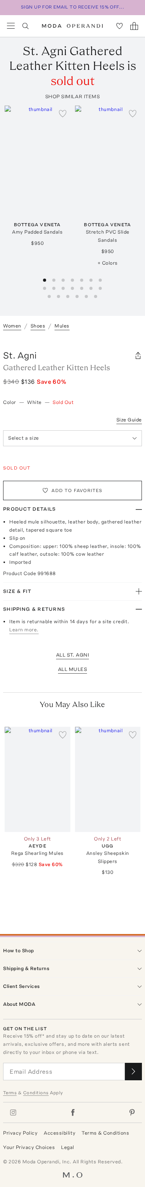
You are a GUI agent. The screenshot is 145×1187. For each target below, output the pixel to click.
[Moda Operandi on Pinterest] (132, 1112)
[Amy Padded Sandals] (37, 158)
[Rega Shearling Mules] (37, 779)
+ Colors (107, 263)
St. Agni (20, 355)
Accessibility (59, 1133)
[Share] (138, 355)
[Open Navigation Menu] (10, 26)
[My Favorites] (119, 26)
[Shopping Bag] (134, 26)
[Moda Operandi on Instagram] (13, 1112)
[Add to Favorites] (62, 113)
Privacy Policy (20, 1133)
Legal (67, 1147)
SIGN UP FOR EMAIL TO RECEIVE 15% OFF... (73, 7)
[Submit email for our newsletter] (133, 1071)
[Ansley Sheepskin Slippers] (108, 779)
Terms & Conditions (105, 1133)
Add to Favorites (76, 490)
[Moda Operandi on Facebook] (73, 1112)
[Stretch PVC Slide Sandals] (108, 158)
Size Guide (129, 420)
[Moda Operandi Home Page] (72, 26)
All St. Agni (72, 655)
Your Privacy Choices (29, 1147)
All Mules (72, 669)
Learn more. (24, 629)
